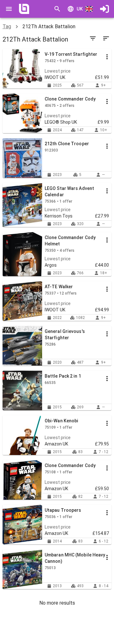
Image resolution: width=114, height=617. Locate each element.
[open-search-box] (57, 8)
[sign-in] (104, 9)
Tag (7, 26)
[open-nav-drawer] (8, 8)
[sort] (106, 38)
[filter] (92, 38)
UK (80, 9)
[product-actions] (107, 56)
